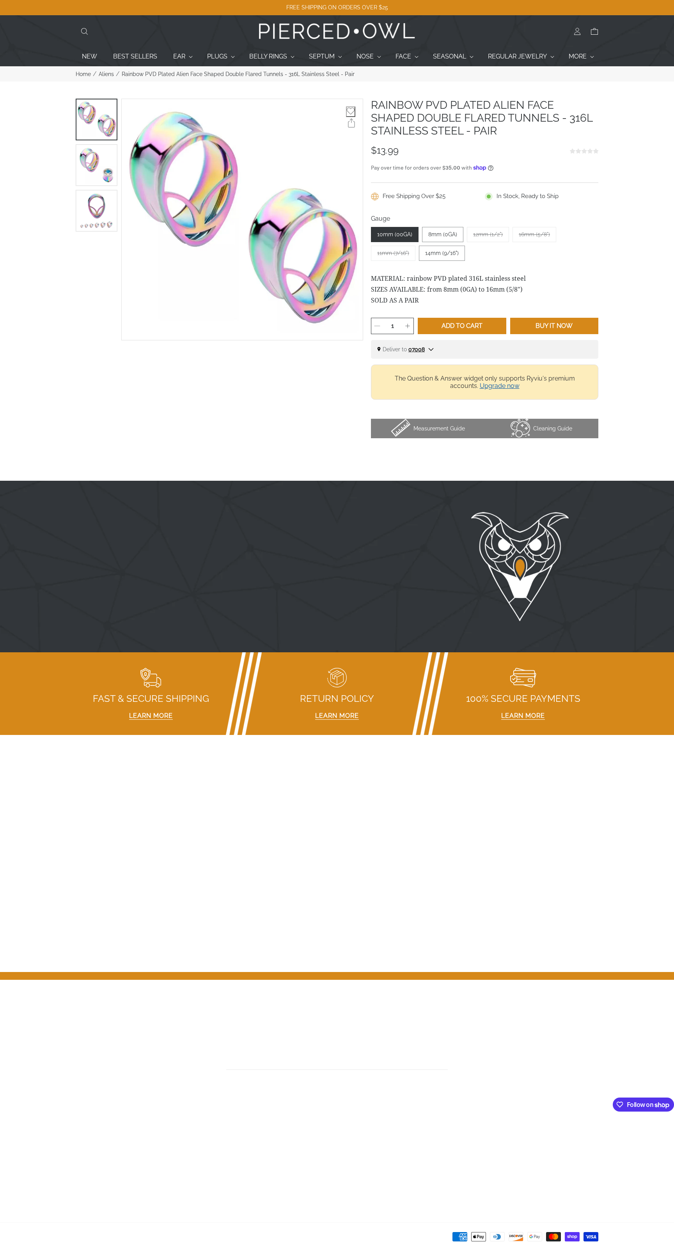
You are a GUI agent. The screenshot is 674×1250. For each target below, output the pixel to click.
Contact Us (92, 1145)
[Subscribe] (445, 1061)
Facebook (355, 1135)
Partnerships (226, 1155)
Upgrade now (500, 386)
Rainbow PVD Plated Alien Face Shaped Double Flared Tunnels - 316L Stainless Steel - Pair (238, 74)
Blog (82, 1186)
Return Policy (227, 1165)
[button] (84, 31)
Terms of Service (232, 1186)
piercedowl (111, 1239)
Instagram (355, 1145)
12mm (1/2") (491, 236)
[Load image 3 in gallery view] (96, 210)
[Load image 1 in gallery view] (96, 119)
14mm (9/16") (442, 253)
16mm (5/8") (537, 236)
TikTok (350, 1155)
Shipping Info (227, 1175)
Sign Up (485, 1145)
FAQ (214, 1135)
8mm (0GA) (442, 234)
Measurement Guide (237, 1145)
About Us (89, 1155)
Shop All (88, 1175)
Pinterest (353, 1165)
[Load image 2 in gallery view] (96, 165)
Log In (482, 1135)
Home (83, 74)
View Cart (487, 1155)
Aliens (106, 74)
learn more (151, 715)
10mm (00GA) (394, 234)
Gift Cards (90, 1165)
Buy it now (554, 325)
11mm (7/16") (396, 255)
